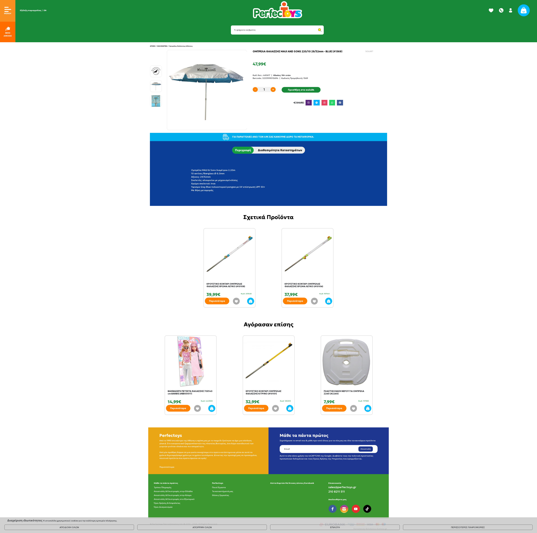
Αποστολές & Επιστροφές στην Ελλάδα (173, 491)
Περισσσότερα (166, 467)
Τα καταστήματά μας (222, 491)
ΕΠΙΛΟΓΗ (335, 527)
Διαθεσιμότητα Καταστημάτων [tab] (280, 150)
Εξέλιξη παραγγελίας (30, 10)
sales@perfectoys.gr (342, 487)
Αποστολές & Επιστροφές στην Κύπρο (172, 495)
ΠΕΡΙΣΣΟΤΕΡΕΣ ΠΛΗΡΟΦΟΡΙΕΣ (468, 527)
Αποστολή (366, 449)
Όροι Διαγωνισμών (163, 507)
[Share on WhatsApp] (332, 102)
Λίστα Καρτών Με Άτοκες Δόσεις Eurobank (292, 483)
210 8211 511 (336, 491)
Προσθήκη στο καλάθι (301, 89)
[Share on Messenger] (317, 102)
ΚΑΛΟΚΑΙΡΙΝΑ (162, 46)
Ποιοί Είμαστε (219, 487)
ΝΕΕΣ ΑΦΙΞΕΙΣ (8, 34)
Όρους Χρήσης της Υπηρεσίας (328, 458)
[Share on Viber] (309, 102)
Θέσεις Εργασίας (220, 495)
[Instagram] (324, 102)
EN (45, 10)
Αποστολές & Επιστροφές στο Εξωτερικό (174, 499)
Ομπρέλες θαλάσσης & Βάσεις (181, 46)
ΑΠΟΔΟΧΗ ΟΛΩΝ (69, 527)
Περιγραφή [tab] (243, 150)
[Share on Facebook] (340, 102)
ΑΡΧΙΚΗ (152, 46)
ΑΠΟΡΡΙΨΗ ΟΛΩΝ (202, 527)
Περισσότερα (217, 301)
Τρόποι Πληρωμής (162, 487)
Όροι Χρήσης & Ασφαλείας (167, 503)
